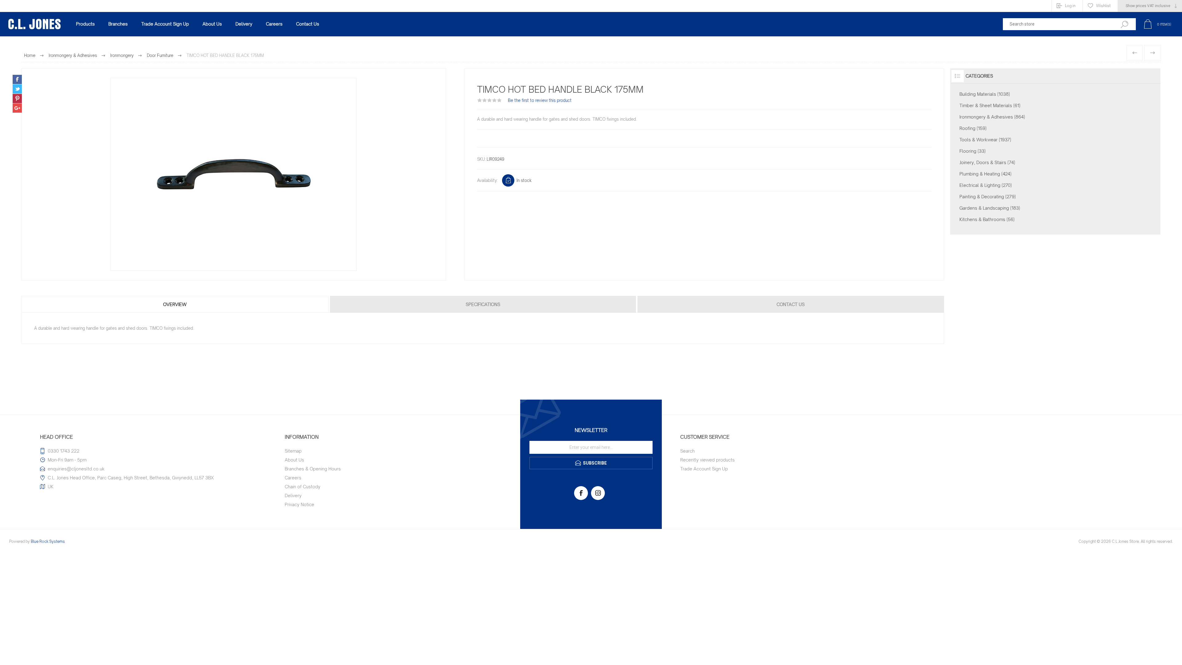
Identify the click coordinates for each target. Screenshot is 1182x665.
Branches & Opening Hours (313, 468)
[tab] (175, 304)
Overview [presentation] (175, 304)
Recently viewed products (707, 459)
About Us (294, 459)
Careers (293, 477)
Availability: (487, 180)
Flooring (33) (972, 151)
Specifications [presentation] (483, 304)
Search (687, 450)
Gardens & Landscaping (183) (989, 208)
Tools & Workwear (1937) (985, 139)
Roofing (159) (973, 128)
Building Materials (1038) (984, 94)
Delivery (293, 495)
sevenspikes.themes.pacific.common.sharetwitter (17, 89)
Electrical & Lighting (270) (985, 185)
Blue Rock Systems (48, 541)
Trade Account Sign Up (704, 468)
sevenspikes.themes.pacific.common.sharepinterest (17, 98)
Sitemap (293, 450)
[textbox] (1056, 24)
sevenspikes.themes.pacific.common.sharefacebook (17, 79)
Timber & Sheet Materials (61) (989, 105)
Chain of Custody (302, 486)
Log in (1070, 5)
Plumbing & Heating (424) (985, 173)
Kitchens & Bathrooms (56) (987, 219)
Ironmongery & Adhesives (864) (992, 116)
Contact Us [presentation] (791, 304)
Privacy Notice (299, 504)
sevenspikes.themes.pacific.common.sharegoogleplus (17, 108)
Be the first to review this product (540, 100)
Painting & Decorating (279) (987, 196)
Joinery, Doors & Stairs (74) (987, 162)
